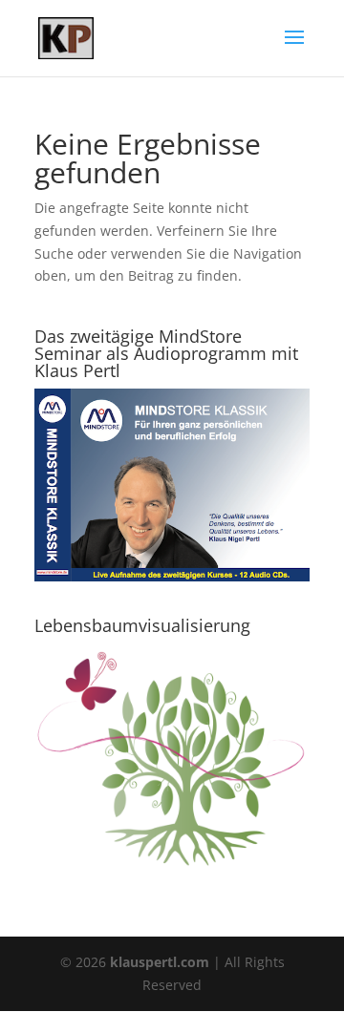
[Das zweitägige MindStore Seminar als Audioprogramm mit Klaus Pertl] (172, 576)
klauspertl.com (161, 962)
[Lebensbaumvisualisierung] (172, 869)
